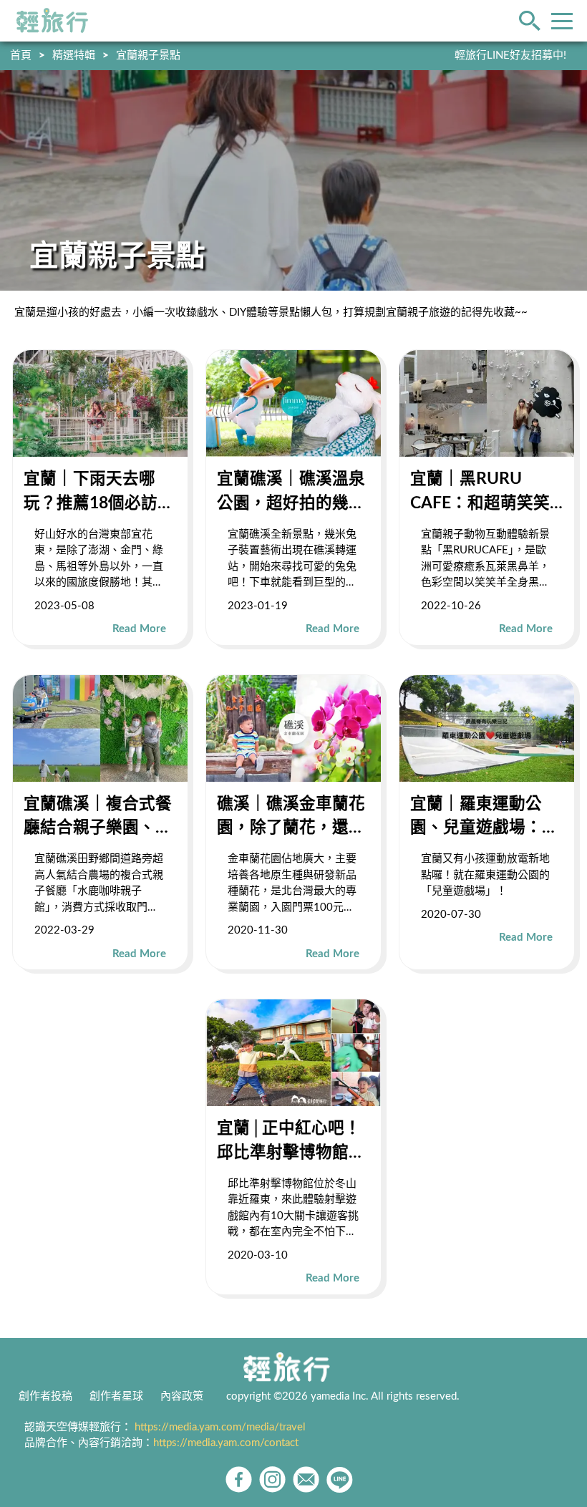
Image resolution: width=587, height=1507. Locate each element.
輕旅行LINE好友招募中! (510, 55)
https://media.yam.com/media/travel (220, 1427)
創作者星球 (116, 1396)
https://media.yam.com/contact (226, 1443)
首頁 (20, 55)
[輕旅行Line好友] (339, 1479)
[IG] (272, 1479)
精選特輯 (73, 55)
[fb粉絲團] (238, 1479)
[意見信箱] (306, 1479)
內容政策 (181, 1396)
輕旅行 (52, 20)
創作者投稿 (45, 1396)
